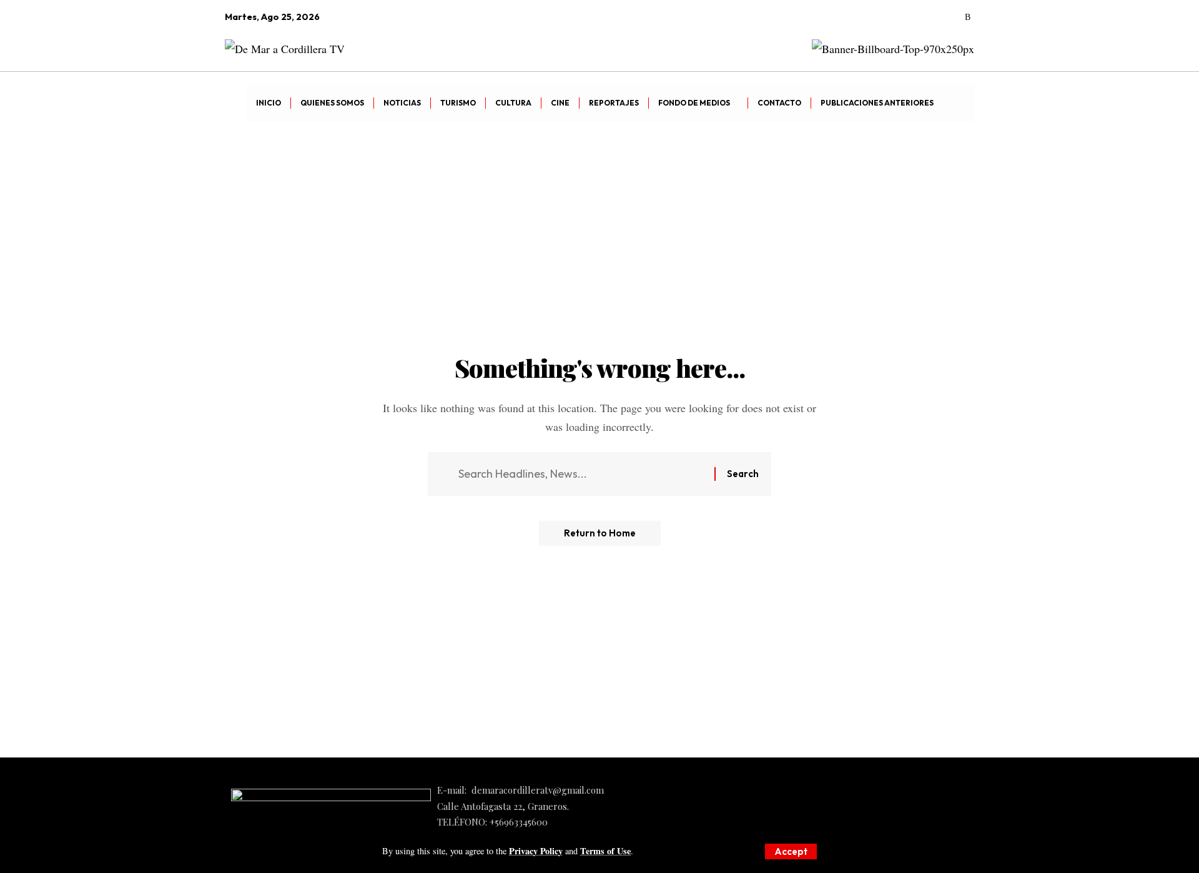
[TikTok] (950, 17)
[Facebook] (898, 17)
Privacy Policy (536, 850)
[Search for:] (581, 474)
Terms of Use (605, 850)
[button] (791, 851)
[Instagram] (933, 17)
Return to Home (600, 533)
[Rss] (968, 17)
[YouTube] (915, 17)
